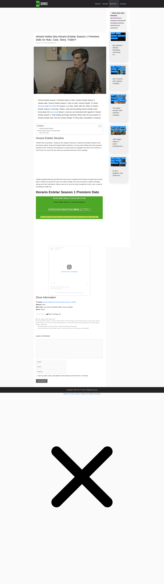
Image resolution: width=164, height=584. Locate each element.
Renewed (97, 4)
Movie (123, 158)
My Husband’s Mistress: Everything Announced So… (117, 50)
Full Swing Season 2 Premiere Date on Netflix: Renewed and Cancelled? (57, 326)
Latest (112, 33)
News (112, 160)
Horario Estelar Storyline (46, 128)
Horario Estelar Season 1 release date (84, 320)
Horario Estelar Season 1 (44, 320)
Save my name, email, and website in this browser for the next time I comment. (63, 376)
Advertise (98, 394)
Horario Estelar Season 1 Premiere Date (48, 130)
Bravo (112, 95)
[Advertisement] (70, 20)
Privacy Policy (75, 394)
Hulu (39, 319)
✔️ (77, 209)
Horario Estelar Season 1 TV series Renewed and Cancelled (69, 322)
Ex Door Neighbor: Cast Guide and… (118, 173)
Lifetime (118, 33)
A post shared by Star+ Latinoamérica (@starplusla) (69, 292)
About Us (66, 394)
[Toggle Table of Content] (99, 126)
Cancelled (105, 4)
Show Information (44, 132)
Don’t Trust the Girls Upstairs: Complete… (118, 81)
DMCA (91, 394)
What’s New (113, 4)
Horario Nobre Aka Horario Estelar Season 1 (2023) (59, 302)
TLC (117, 127)
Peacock (123, 95)
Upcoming (123, 4)
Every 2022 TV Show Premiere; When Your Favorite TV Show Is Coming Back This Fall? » (69, 217)
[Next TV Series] (42, 4)
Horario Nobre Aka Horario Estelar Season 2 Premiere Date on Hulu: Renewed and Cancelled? (63, 328)
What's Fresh (44, 319)
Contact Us (84, 394)
